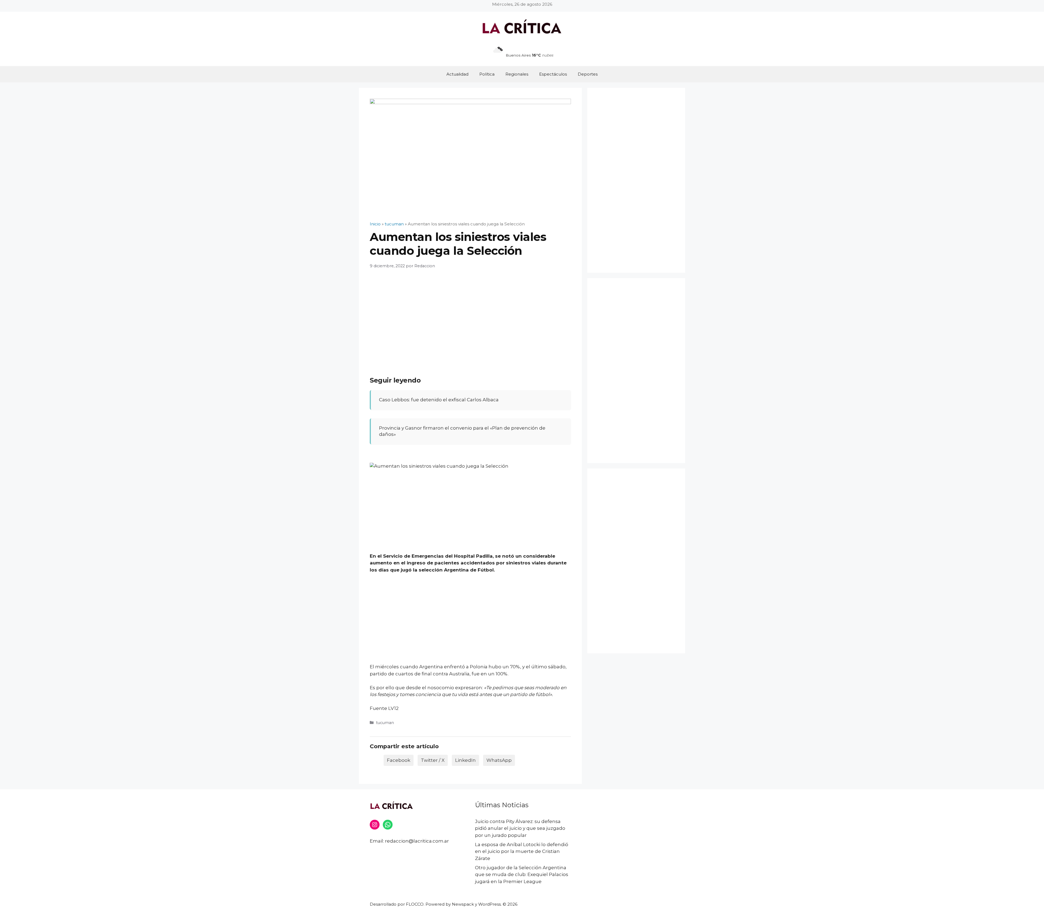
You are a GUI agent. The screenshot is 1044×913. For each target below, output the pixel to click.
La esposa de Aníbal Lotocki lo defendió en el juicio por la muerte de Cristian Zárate (521, 851)
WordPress (489, 904)
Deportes (588, 74)
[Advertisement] (470, 316)
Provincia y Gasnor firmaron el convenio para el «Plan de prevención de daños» (462, 431)
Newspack (463, 904)
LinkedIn (465, 760)
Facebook (398, 760)
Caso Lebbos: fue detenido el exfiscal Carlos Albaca (439, 399)
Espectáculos (553, 74)
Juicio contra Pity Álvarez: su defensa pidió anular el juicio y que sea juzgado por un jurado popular (520, 828)
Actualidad (457, 74)
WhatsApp (499, 760)
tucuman (385, 722)
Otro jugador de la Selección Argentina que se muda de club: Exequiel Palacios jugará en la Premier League (521, 874)
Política (487, 74)
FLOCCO (415, 904)
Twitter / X (433, 760)
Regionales (516, 74)
